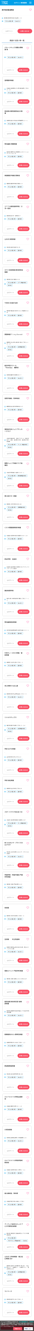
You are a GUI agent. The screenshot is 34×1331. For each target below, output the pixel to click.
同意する (18, 1328)
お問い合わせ (24, 31)
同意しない (28, 1328)
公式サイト (9, 31)
